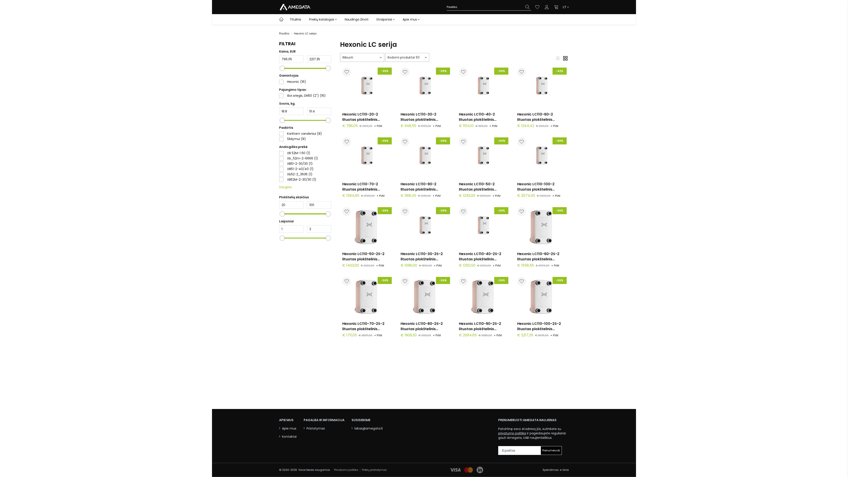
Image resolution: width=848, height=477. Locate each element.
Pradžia (284, 33)
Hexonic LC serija (305, 33)
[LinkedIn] (480, 470)
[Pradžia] (281, 19)
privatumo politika (512, 433)
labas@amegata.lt (368, 428)
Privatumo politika (346, 470)
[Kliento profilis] (546, 7)
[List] (557, 58)
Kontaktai (289, 437)
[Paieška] (527, 7)
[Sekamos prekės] (537, 7)
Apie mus (410, 19)
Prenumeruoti (551, 450)
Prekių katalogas (321, 19)
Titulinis (295, 19)
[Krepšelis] (556, 7)
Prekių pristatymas (374, 470)
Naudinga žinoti (356, 19)
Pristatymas (316, 428)
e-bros (564, 470)
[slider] (282, 68)
